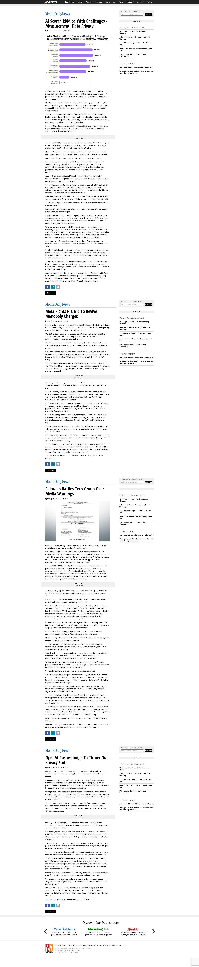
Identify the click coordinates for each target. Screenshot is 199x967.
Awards (89, 2)
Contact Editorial (81, 945)
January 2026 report (65, 848)
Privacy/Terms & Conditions (112, 945)
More (108, 2)
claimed (55, 366)
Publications (69, 2)
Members (98, 2)
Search (114, 2)
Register (130, 2)
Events (80, 2)
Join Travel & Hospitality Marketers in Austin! (136, 67)
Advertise (140, 2)
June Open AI (84, 852)
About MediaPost (60, 945)
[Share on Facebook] (47, 287)
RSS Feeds (91, 945)
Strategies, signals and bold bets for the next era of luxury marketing (136, 72)
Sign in (121, 2)
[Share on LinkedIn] (53, 287)
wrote (73, 611)
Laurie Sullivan (52, 31)
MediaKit (71, 945)
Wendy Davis (52, 321)
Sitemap (99, 945)
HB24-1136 (57, 566)
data (78, 148)
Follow (149, 2)
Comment (50, 293)
